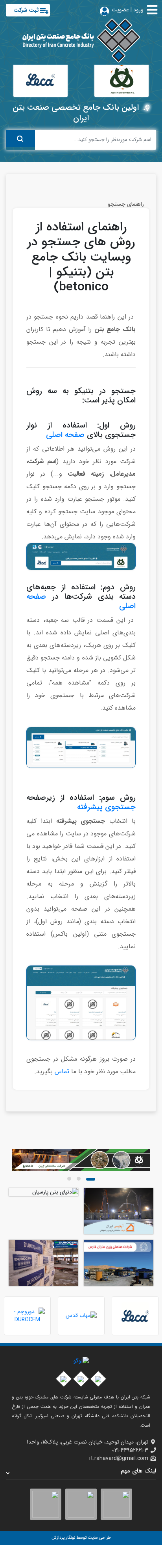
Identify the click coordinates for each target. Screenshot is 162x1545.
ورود (138, 9)
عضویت (120, 9)
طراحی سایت (99, 1537)
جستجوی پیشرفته (106, 807)
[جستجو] (20, 138)
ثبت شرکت (26, 10)
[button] (90, 1179)
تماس (63, 1071)
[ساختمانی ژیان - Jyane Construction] (81, 1160)
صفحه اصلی (66, 435)
